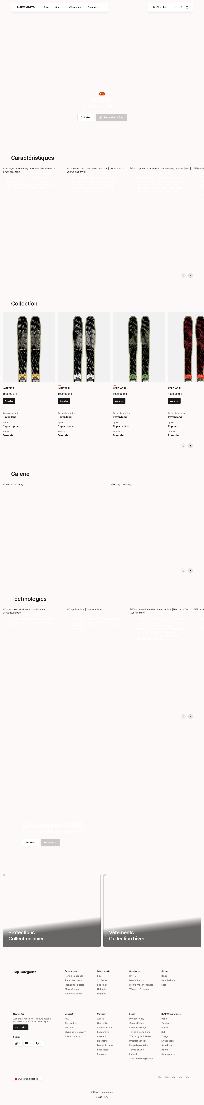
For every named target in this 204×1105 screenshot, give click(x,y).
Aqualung (166, 1045)
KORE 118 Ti (9, 388)
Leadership (103, 1032)
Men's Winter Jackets (141, 984)
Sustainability (104, 1027)
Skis (99, 976)
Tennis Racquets (74, 976)
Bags (164, 976)
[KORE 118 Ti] (29, 347)
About (100, 1018)
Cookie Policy (136, 1023)
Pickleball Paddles (74, 984)
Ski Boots (102, 980)
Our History (103, 1023)
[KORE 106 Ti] (139, 347)
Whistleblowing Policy (141, 1058)
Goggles (101, 993)
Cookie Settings (137, 1027)
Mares (164, 1027)
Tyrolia (165, 1023)
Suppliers (102, 1054)
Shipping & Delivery (75, 1032)
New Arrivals (168, 980)
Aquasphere (168, 1054)
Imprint (133, 1054)
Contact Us (71, 1023)
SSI (163, 1032)
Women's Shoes (73, 993)
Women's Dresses (139, 989)
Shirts (132, 976)
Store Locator (72, 1036)
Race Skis (102, 984)
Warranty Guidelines (140, 1036)
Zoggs (164, 1036)
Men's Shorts (136, 980)
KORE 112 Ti (64, 388)
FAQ (67, 1018)
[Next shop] (190, 275)
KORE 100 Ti (174, 388)
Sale (163, 984)
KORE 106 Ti (119, 388)
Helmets (101, 989)
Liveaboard (167, 1040)
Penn (164, 1018)
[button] (46, 7)
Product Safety (137, 1040)
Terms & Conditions (139, 1032)
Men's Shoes (72, 989)
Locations (102, 1049)
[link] (85, 117)
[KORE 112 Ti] (84, 347)
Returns (69, 1027)
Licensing (102, 1040)
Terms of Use (136, 1049)
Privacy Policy (136, 1018)
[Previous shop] (183, 275)
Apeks (164, 1049)
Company (101, 1014)
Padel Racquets (73, 980)
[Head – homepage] (26, 7)
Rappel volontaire (138, 1045)
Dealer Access (105, 1045)
